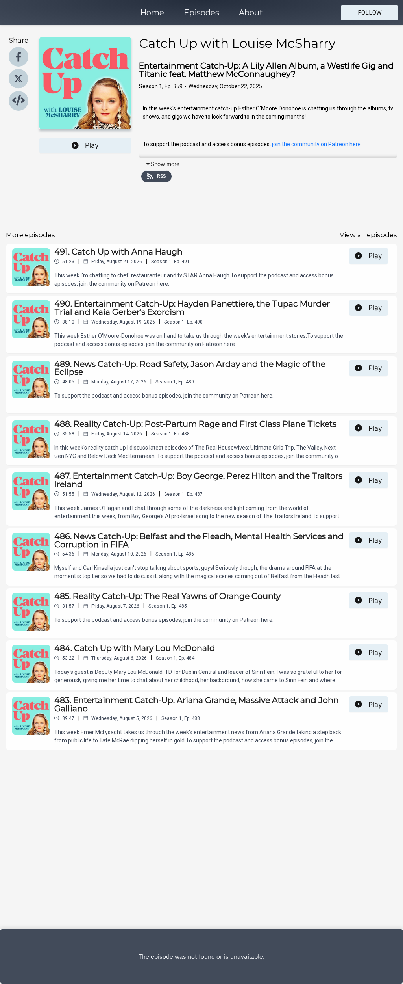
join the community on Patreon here (316, 144)
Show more (165, 163)
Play (92, 145)
